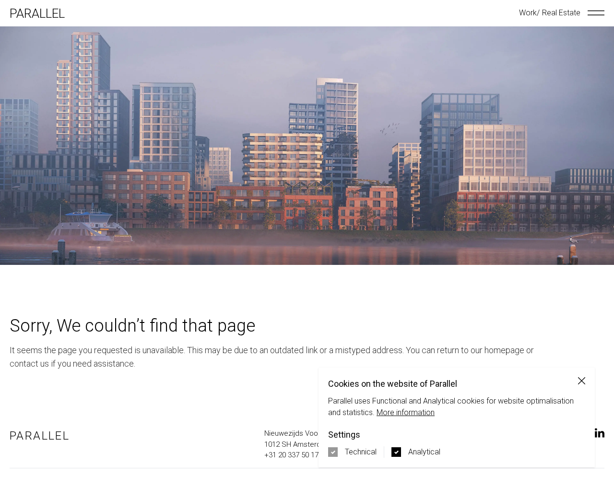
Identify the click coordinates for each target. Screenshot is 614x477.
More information (406, 412)
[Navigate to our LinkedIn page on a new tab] (599, 433)
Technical (361, 451)
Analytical (424, 451)
